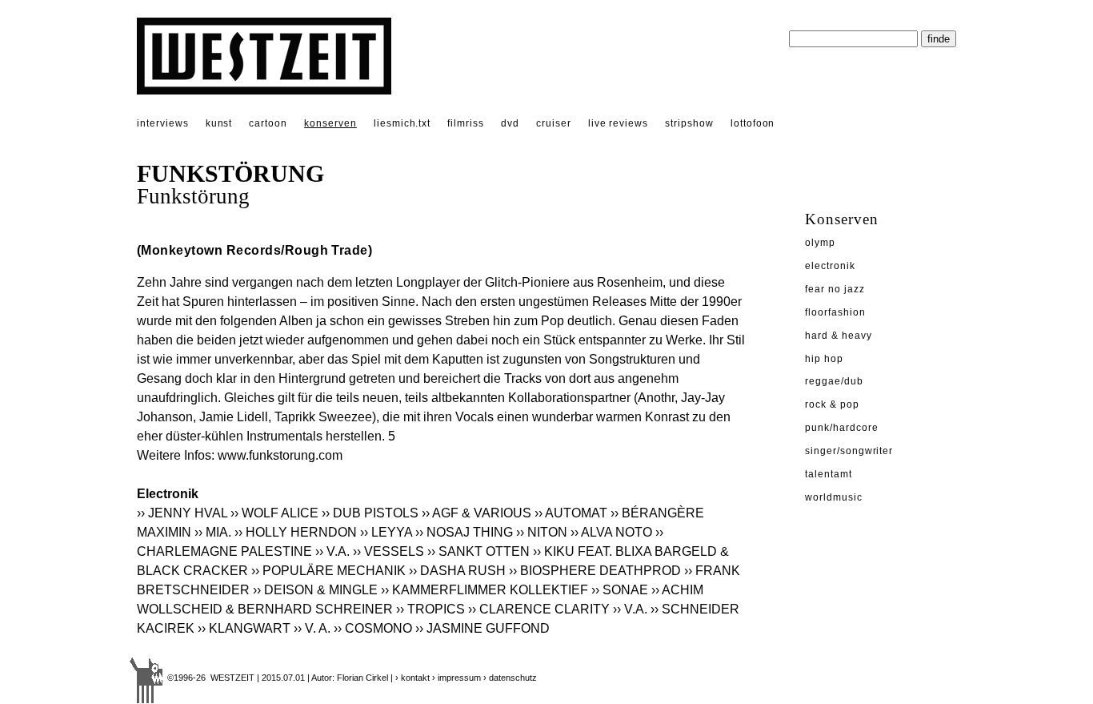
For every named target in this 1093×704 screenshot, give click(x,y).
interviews (163, 123)
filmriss (465, 123)
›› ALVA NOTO (611, 532)
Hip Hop (824, 359)
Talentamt (828, 474)
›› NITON (541, 532)
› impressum (456, 677)
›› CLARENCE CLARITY (539, 609)
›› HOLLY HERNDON (295, 532)
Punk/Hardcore (841, 427)
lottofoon (753, 123)
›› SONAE (619, 590)
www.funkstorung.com (280, 455)
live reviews (618, 123)
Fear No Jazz (835, 289)
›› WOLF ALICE (274, 513)
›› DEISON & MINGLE (315, 590)
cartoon (268, 123)
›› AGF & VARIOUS (476, 513)
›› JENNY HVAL (182, 513)
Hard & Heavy (838, 335)
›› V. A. (312, 628)
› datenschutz (510, 677)
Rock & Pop (832, 404)
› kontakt (412, 677)
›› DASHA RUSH (457, 570)
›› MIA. (212, 532)
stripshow (689, 123)
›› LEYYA (386, 532)
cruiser (553, 123)
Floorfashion (835, 312)
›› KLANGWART (244, 628)
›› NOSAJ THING (464, 532)
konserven (330, 123)
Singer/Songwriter (849, 451)
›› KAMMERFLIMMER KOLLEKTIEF (484, 590)
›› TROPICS (430, 609)
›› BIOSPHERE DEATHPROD (595, 570)
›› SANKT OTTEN (478, 551)
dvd (510, 123)
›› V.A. (332, 551)
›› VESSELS (388, 551)
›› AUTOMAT (570, 513)
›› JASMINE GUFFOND (482, 628)
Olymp (820, 242)
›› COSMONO (373, 628)
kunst (219, 123)
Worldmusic (834, 497)
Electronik (830, 266)
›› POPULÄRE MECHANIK (328, 570)
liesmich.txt (402, 123)
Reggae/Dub (834, 381)
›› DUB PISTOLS (370, 513)
